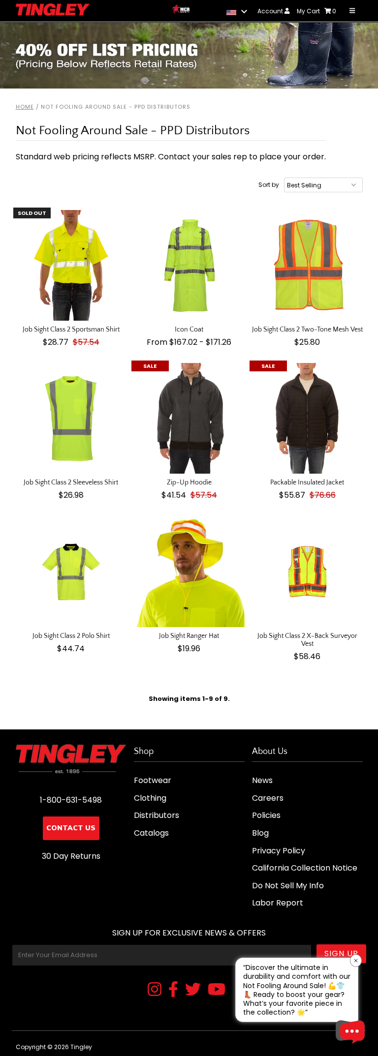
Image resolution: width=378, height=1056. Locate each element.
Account (270, 11)
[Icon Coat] (189, 265)
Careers (268, 798)
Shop (144, 751)
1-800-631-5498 (71, 800)
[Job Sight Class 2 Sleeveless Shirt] (71, 418)
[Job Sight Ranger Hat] (189, 571)
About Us (269, 751)
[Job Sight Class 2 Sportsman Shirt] (71, 265)
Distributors (156, 815)
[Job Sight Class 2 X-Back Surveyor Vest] (307, 571)
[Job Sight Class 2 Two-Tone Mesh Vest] (307, 265)
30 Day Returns (71, 856)
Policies (266, 815)
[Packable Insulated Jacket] (307, 418)
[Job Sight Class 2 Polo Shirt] (71, 571)
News (262, 780)
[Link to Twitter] (193, 990)
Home (25, 107)
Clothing (150, 798)
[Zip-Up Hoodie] (189, 418)
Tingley (81, 1047)
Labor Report (277, 902)
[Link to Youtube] (216, 990)
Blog (260, 833)
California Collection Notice (304, 868)
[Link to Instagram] (154, 990)
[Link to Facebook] (173, 990)
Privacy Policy (278, 850)
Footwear (152, 780)
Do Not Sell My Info (288, 885)
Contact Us (70, 828)
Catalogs (151, 833)
